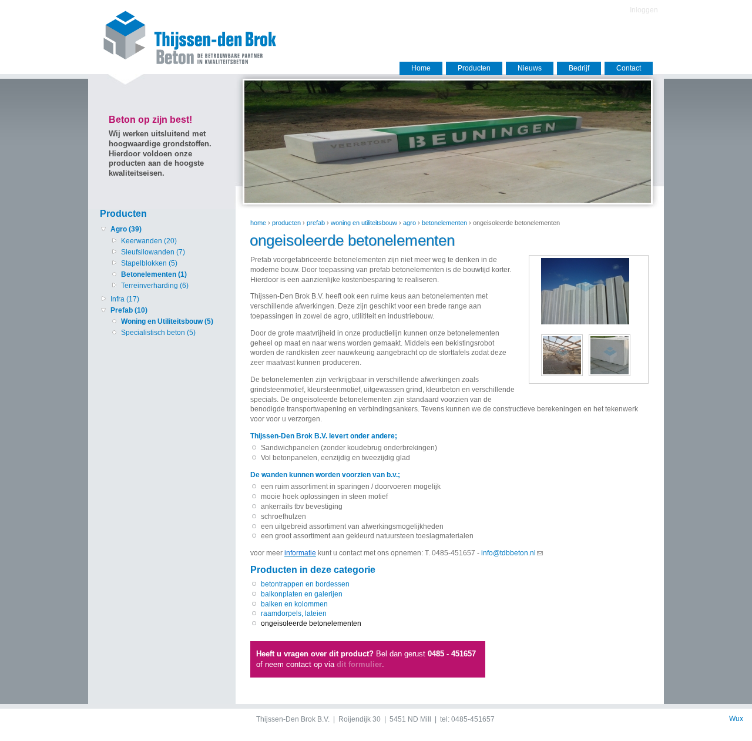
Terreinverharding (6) (155, 285)
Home (421, 68)
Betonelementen (444, 222)
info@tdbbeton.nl (508, 553)
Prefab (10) (128, 310)
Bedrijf (579, 68)
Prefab (316, 222)
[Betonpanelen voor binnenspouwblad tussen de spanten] (565, 375)
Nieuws (530, 68)
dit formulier (359, 664)
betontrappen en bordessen (305, 584)
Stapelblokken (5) (149, 263)
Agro (409, 222)
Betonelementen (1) (154, 274)
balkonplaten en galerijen (302, 594)
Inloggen (644, 10)
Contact (628, 68)
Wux (736, 719)
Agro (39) (126, 229)
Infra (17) (124, 299)
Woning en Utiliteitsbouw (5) (167, 321)
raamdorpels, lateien (294, 613)
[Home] (180, 63)
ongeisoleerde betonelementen (311, 623)
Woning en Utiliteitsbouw (364, 222)
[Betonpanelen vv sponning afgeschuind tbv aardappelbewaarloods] (585, 322)
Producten (474, 68)
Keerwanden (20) (149, 241)
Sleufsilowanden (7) (153, 252)
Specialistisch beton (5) (158, 332)
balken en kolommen (294, 604)
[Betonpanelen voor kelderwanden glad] (612, 375)
